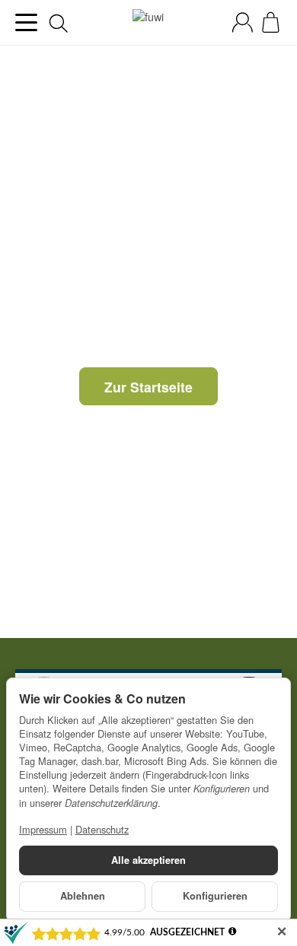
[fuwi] (148, 23)
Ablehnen (82, 896)
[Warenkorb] (271, 22)
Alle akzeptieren (148, 860)
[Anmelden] (243, 22)
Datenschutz (102, 829)
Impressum (43, 829)
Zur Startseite (148, 386)
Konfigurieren (215, 896)
